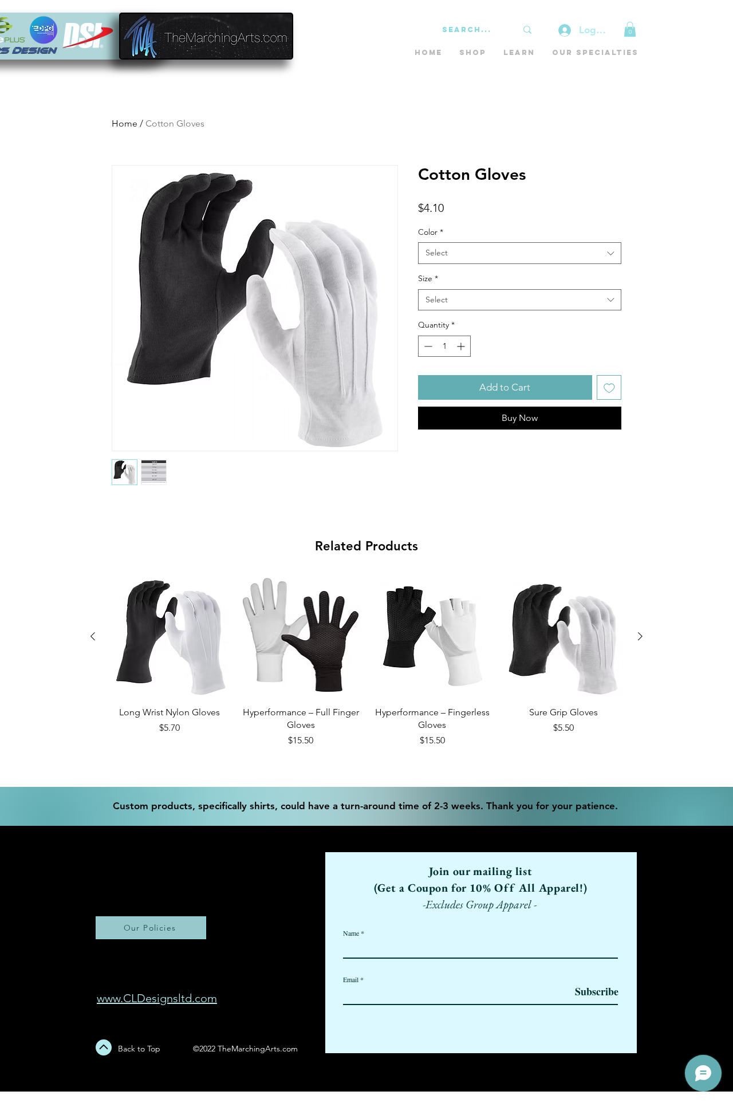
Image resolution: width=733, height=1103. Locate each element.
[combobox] (519, 253)
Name (351, 932)
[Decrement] (427, 346)
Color (430, 232)
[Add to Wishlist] (609, 387)
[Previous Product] (93, 636)
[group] (366, 677)
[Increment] (462, 346)
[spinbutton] (444, 346)
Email (350, 979)
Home (124, 123)
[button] (630, 29)
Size (428, 278)
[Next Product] (640, 636)
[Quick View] (169, 637)
